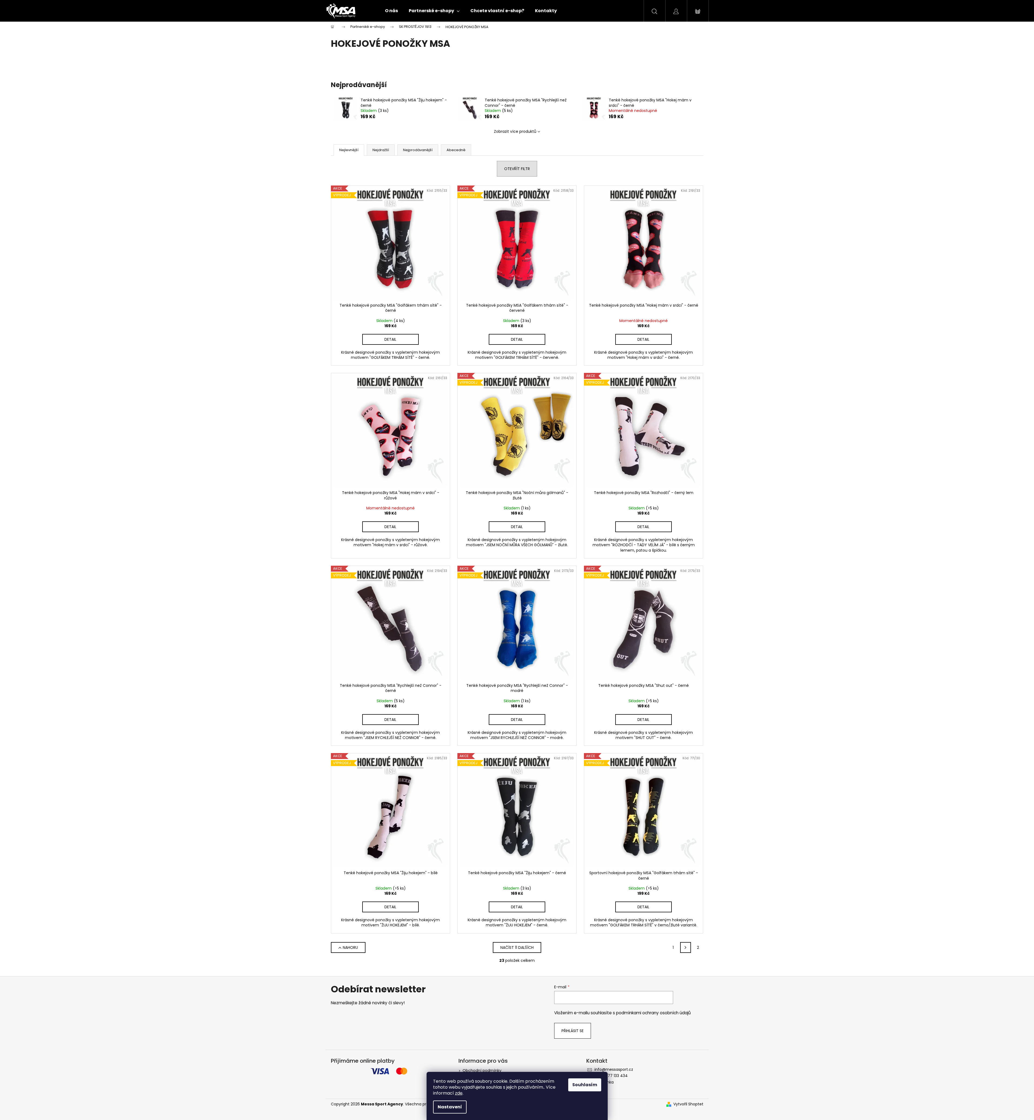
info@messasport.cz (613, 1069)
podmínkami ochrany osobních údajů (653, 1013)
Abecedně (456, 150)
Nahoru (350, 947)
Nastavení (450, 1107)
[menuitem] (391, 11)
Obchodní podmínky (482, 1070)
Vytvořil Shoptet (688, 1104)
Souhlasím (584, 1085)
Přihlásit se (572, 1030)
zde (459, 1093)
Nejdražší (381, 150)
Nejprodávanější (418, 150)
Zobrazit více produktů (515, 131)
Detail (390, 339)
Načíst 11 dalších (517, 947)
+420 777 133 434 (611, 1075)
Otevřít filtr (517, 168)
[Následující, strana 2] (685, 947)
